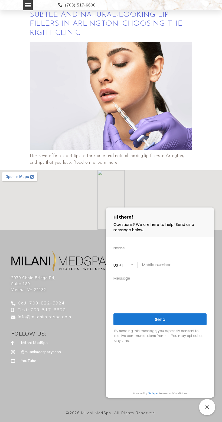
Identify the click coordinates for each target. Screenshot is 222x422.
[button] (28, 5)
